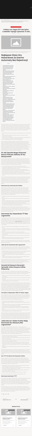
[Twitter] (3, 394)
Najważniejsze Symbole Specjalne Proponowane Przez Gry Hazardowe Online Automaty (9, 84)
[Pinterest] (5, 394)
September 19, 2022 (4, 416)
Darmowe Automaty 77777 (7, 79)
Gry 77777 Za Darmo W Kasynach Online (9, 78)
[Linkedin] (8, 394)
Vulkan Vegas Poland (11, 410)
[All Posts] (16, 399)
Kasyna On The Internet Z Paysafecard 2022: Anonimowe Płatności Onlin (7, 418)
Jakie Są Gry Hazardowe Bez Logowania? (8, 70)
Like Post (18, 33)
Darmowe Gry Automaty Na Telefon (8, 67)
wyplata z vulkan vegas (18, 221)
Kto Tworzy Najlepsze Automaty (7, 119)
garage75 (14, 33)
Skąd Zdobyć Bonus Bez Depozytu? (8, 115)
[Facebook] (2, 394)
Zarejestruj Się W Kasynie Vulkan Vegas (8, 114)
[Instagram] (7, 394)
